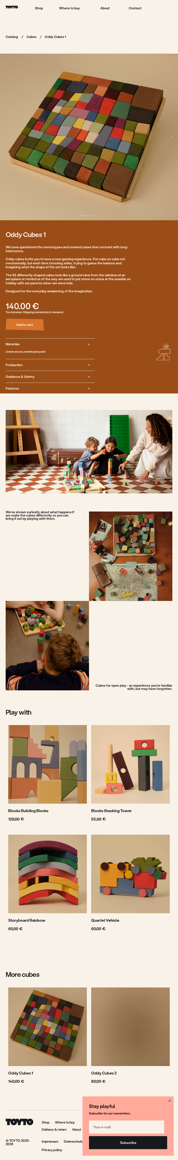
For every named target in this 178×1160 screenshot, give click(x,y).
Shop (39, 8)
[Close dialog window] (169, 1100)
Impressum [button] (50, 1141)
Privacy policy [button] (52, 1150)
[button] (79, 1141)
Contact (135, 8)
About (105, 8)
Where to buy (69, 8)
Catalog (12, 37)
